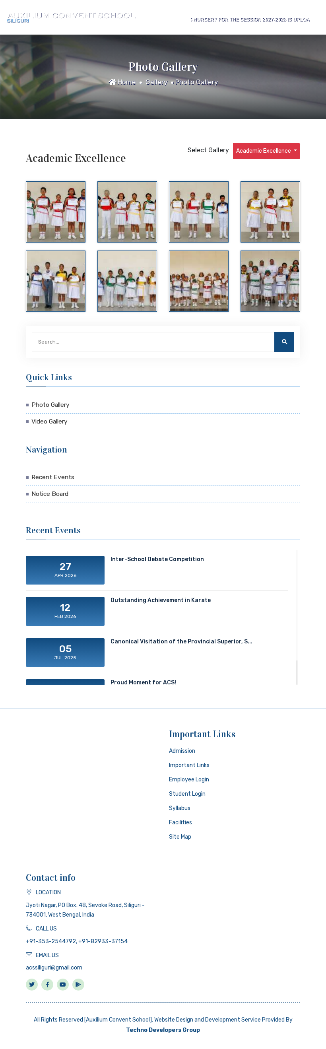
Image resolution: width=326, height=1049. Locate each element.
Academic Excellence (264, 151)
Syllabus (179, 808)
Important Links (189, 765)
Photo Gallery (196, 82)
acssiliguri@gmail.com (54, 967)
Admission (182, 751)
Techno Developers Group (163, 1030)
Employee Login (189, 779)
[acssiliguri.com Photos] (55, 212)
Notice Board (49, 493)
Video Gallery (49, 421)
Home (126, 82)
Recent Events (52, 477)
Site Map (180, 836)
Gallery (156, 82)
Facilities (180, 822)
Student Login (187, 794)
